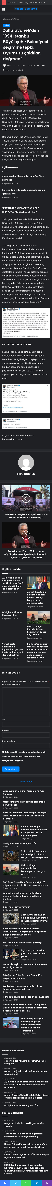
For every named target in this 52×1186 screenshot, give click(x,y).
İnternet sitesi (8, 741)
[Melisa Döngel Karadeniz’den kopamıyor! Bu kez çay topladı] (38, 617)
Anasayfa (9, 19)
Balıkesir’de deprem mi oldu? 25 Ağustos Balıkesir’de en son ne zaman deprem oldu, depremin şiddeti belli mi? (37, 651)
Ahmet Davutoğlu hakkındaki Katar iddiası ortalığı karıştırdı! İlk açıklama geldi (36, 597)
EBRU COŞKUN (13, 65)
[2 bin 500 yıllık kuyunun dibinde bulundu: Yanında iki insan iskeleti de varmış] (11, 918)
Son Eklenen (26, 781)
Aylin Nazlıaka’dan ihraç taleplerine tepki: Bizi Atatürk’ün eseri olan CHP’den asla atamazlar (13, 583)
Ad (4, 719)
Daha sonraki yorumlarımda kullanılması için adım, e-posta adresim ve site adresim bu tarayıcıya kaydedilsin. (24, 756)
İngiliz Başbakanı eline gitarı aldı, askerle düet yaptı (33, 953)
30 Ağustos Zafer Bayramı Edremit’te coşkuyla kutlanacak (22, 977)
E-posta (6, 730)
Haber (18, 19)
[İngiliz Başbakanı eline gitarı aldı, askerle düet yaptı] (11, 954)
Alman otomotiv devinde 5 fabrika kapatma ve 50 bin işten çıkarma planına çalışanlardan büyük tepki (24, 931)
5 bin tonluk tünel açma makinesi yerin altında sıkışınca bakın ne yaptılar (35, 854)
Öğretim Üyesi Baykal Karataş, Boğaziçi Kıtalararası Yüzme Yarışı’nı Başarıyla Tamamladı (32, 1024)
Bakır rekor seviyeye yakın (16, 907)
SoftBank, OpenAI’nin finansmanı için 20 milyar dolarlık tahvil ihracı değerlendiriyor (25, 884)
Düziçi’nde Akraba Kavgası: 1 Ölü (12, 613)
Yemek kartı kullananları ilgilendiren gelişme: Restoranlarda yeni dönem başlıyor (13, 649)
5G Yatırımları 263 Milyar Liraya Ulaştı (22, 942)
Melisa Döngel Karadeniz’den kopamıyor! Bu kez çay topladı (36, 630)
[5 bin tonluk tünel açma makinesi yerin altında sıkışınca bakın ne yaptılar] (11, 855)
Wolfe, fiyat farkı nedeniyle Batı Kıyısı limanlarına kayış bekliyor (22, 988)
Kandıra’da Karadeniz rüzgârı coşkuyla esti (26, 996)
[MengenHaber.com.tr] (26, 8)
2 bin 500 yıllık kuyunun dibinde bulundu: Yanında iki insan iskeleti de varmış (35, 917)
